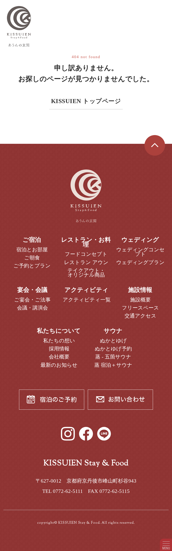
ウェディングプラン (140, 262)
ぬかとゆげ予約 (113, 349)
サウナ (113, 330)
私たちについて (59, 330)
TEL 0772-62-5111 (62, 491)
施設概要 (140, 300)
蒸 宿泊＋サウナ (113, 365)
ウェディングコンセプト (140, 252)
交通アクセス (140, 316)
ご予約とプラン (32, 266)
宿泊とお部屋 (32, 249)
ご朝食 (32, 258)
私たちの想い (59, 340)
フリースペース (140, 308)
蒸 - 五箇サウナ (113, 357)
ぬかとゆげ (113, 340)
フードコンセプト (86, 254)
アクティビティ (86, 289)
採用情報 (59, 349)
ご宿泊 (32, 239)
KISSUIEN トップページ (86, 101)
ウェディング (140, 239)
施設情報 (140, 289)
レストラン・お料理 (86, 242)
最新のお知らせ (59, 365)
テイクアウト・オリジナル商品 (86, 272)
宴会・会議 (32, 289)
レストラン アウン (86, 262)
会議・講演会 (32, 308)
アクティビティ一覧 (87, 300)
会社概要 (59, 357)
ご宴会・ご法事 (32, 300)
